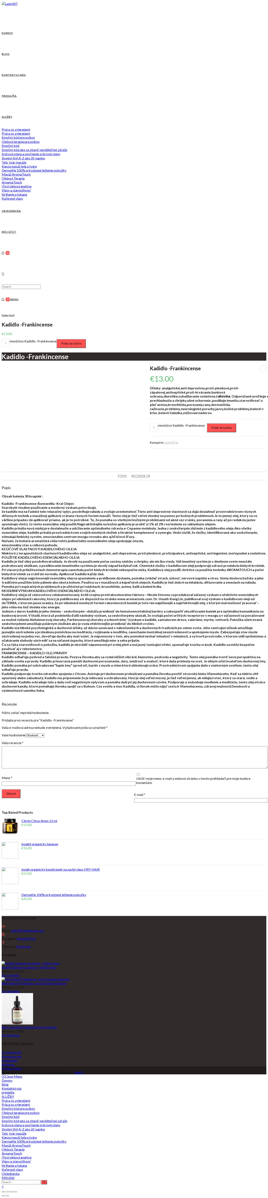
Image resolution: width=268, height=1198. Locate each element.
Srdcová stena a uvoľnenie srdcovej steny (31, 1125)
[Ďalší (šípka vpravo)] (7, 1195)
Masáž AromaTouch (16, 1145)
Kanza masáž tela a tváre (19, 1137)
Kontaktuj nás (12, 1056)
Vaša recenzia (12, 743)
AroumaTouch (12, 1153)
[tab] (122, 476)
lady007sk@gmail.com (27, 930)
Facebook (23, 946)
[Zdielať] (7, 1191)
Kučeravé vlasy (12, 1169)
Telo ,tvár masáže (14, 1133)
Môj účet (8, 1178)
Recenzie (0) (140, 476)
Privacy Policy (12, 1068)
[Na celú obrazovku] (11, 1191)
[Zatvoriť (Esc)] (3, 1191)
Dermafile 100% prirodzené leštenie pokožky (34, 1141)
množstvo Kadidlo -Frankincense (33, 341)
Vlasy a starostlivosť (16, 1161)
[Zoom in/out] (15, 1191)
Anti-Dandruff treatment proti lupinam (29, 1027)
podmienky (10, 1060)
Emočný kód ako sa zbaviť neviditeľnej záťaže (34, 1121)
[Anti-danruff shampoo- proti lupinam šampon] (36, 979)
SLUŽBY (8, 1096)
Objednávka (10, 1174)
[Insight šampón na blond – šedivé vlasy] (31, 963)
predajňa (8, 1092)
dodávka (8, 1064)
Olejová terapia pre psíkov (21, 1113)
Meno (7, 778)
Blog (5, 1084)
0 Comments (11, 975)
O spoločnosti (12, 1052)
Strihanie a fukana (14, 1165)
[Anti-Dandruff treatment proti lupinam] (17, 1023)
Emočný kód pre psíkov (18, 1108)
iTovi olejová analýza (16, 1157)
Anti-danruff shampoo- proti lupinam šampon (34, 983)
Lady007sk (171, 442)
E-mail (139, 795)
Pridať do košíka (71, 343)
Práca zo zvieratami (16, 1100)
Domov (7, 1080)
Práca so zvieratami (16, 1104)
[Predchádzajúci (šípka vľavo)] (3, 1195)
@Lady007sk (26, 938)
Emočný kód (10, 1117)
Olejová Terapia (13, 1149)
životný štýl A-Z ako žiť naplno (23, 1129)
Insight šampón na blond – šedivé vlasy (29, 967)
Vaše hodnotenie (13, 735)
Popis (122, 476)
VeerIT (79, 1072)
